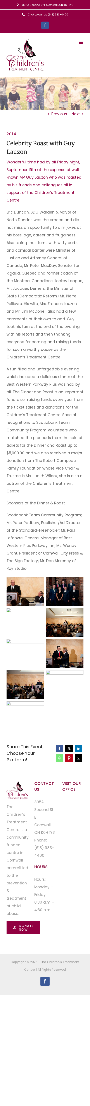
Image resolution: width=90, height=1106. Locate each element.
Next (75, 114)
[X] (69, 748)
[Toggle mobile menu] (81, 42)
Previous (59, 114)
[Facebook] (59, 748)
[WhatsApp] (59, 758)
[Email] (78, 758)
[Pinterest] (69, 758)
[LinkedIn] (78, 748)
